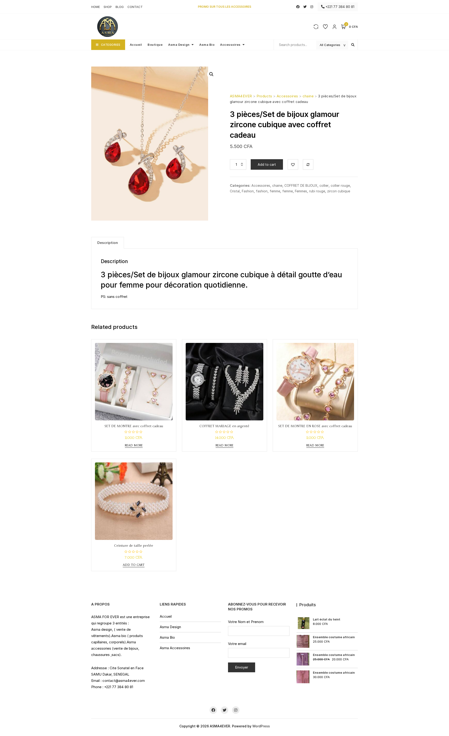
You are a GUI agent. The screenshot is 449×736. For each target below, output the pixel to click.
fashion (262, 191)
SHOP (108, 7)
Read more (134, 445)
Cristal (235, 191)
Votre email (237, 643)
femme (275, 191)
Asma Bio (206, 44)
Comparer (308, 164)
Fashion (248, 191)
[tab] (107, 243)
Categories (110, 44)
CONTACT (135, 7)
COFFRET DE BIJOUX (300, 185)
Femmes (301, 191)
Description (107, 242)
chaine (277, 185)
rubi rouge (317, 191)
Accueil (136, 44)
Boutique (155, 44)
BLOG (120, 7)
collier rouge (340, 185)
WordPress (261, 726)
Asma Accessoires (175, 648)
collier (324, 185)
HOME (95, 7)
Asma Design (179, 44)
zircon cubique (338, 191)
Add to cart (267, 164)
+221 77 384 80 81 (339, 6)
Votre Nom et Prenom (246, 622)
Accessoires (230, 44)
